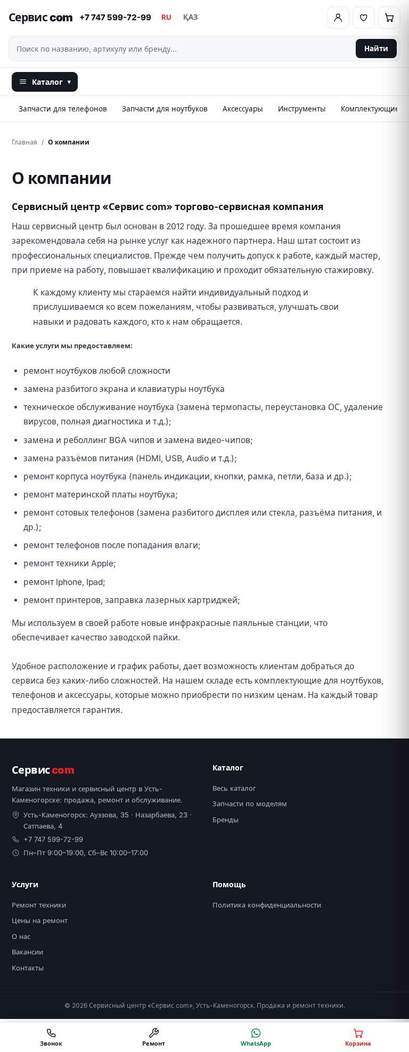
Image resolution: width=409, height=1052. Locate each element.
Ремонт (153, 1043)
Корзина (358, 1043)
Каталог (51, 81)
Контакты (28, 967)
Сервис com (41, 17)
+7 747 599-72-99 (115, 17)
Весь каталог (234, 788)
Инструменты (302, 109)
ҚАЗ (190, 17)
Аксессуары (243, 109)
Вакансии (27, 951)
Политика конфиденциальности (266, 905)
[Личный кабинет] (338, 17)
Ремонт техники (39, 905)
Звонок (51, 1043)
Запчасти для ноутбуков (165, 109)
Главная (24, 142)
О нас (21, 936)
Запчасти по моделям (249, 803)
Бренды (225, 819)
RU (166, 17)
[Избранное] (364, 17)
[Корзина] (389, 17)
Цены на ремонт (40, 920)
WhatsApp (256, 1043)
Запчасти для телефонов (63, 109)
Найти (376, 48)
